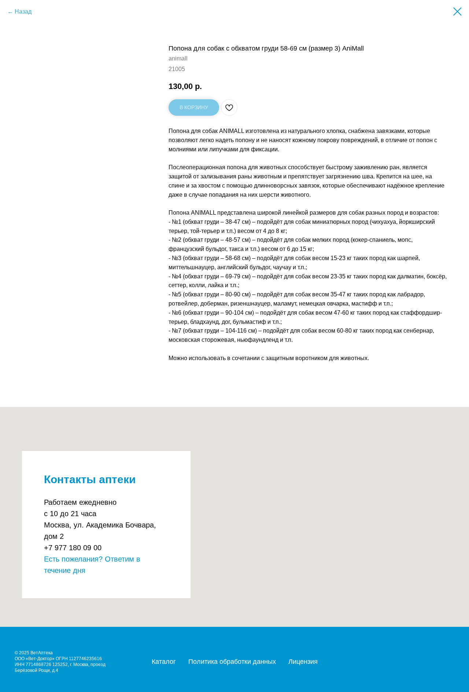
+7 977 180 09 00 (72, 548)
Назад (23, 11)
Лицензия (303, 661)
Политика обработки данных (232, 661)
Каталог (164, 661)
